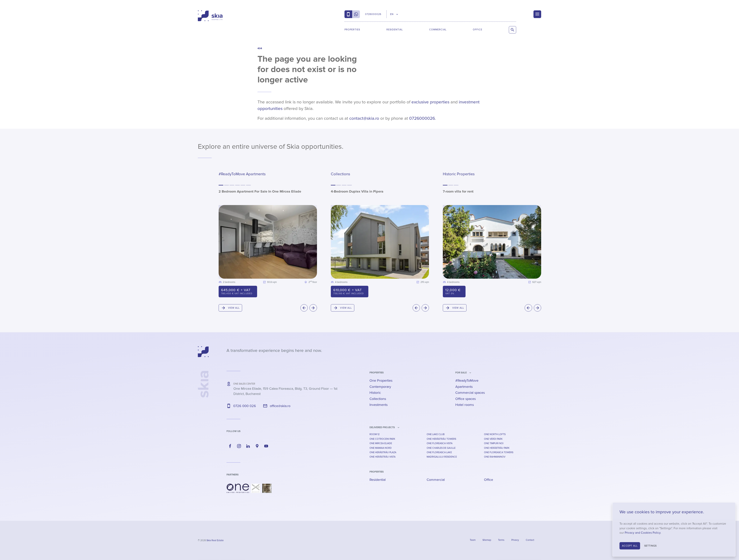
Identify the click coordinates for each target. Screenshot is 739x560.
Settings (650, 545)
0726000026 (422, 118)
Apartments (464, 387)
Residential (394, 29)
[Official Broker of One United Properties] (210, 16)
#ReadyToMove (466, 380)
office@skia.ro (280, 406)
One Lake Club (436, 434)
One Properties (381, 380)
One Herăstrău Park (497, 447)
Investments (379, 405)
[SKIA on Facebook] (230, 446)
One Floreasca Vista (439, 443)
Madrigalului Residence (442, 456)
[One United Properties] (238, 488)
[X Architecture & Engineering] (255, 488)
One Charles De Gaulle (441, 447)
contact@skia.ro (364, 118)
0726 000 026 (244, 406)
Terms (501, 540)
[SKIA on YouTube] (266, 446)
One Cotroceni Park (382, 438)
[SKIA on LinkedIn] (248, 446)
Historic (375, 393)
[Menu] (537, 14)
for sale (461, 372)
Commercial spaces (470, 393)
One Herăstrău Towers (441, 438)
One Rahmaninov (494, 456)
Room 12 (375, 434)
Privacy (515, 540)
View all (234, 307)
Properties (352, 29)
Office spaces (465, 399)
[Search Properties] (512, 29)
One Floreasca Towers (498, 452)
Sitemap (486, 540)
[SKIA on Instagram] (239, 446)
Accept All (630, 545)
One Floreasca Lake (439, 452)
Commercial (437, 29)
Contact (530, 540)
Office (477, 29)
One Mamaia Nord (381, 447)
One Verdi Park (493, 438)
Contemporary (380, 387)
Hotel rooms (464, 405)
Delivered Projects (382, 427)
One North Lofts (495, 434)
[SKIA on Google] (257, 446)
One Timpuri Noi (493, 443)
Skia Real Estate (215, 540)
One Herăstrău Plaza (383, 452)
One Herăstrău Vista (382, 456)
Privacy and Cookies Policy (642, 533)
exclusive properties (430, 102)
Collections (378, 399)
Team (473, 540)
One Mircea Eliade (381, 443)
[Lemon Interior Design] (267, 488)
